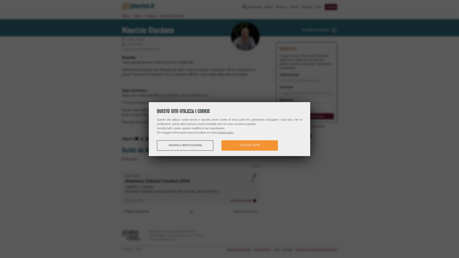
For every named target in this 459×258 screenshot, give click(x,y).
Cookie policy (225, 132)
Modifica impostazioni (185, 145)
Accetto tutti (249, 145)
